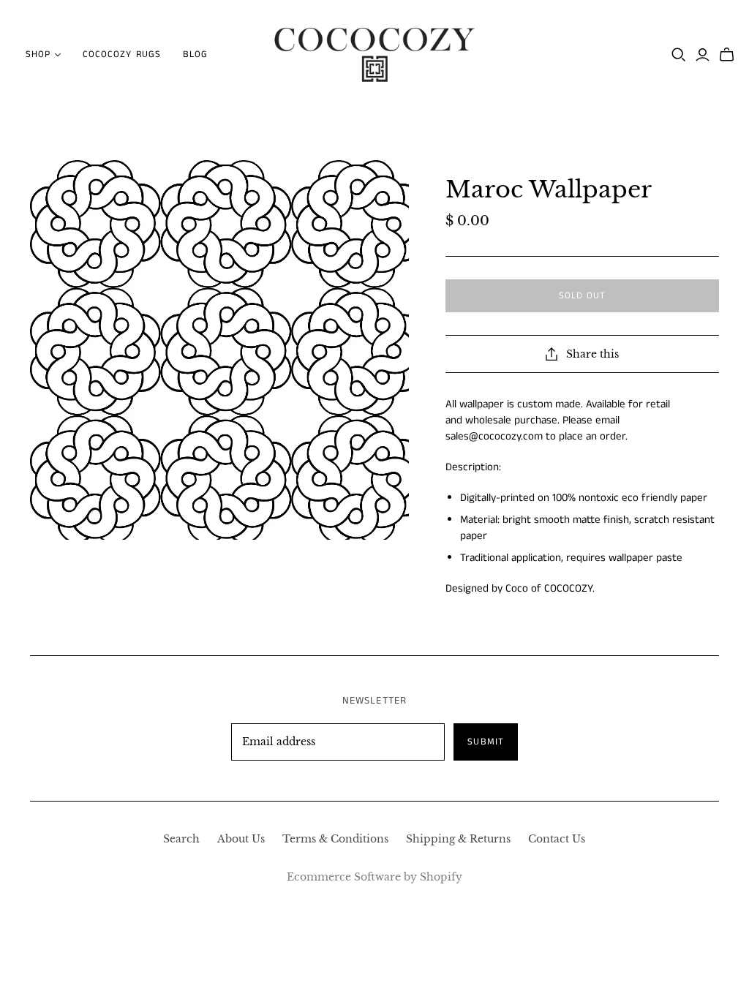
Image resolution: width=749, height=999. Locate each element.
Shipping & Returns (458, 838)
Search (181, 838)
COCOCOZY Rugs (122, 54)
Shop (38, 54)
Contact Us (556, 838)
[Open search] (678, 55)
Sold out (582, 296)
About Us (241, 838)
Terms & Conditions (335, 838)
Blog (195, 54)
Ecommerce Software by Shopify (374, 876)
